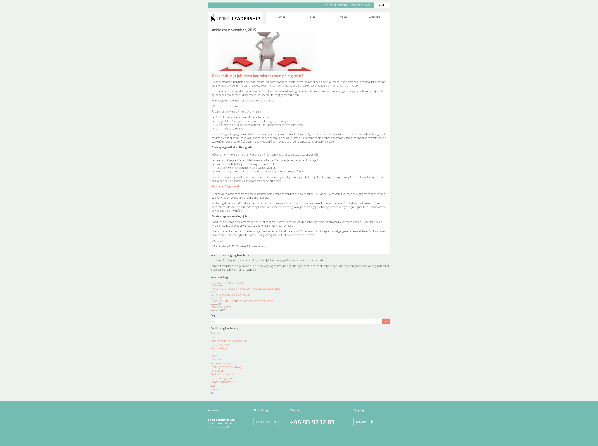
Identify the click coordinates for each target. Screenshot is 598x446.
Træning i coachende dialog (226, 367)
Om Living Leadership (336, 5)
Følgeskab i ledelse (221, 307)
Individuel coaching (221, 359)
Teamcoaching (219, 348)
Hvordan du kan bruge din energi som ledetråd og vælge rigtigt (245, 288)
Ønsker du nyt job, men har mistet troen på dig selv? (257, 75)
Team (343, 17)
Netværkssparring (220, 363)
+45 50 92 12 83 (312, 422)
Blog (367, 5)
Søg (386, 321)
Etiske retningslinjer (221, 378)
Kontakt (374, 17)
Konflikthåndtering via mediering (229, 341)
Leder (282, 17)
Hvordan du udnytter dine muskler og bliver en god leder (242, 301)
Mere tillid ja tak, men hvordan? (228, 282)
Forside (215, 333)
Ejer (313, 17)
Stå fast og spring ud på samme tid (230, 294)
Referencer (356, 5)
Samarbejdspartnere (222, 382)
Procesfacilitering (220, 344)
